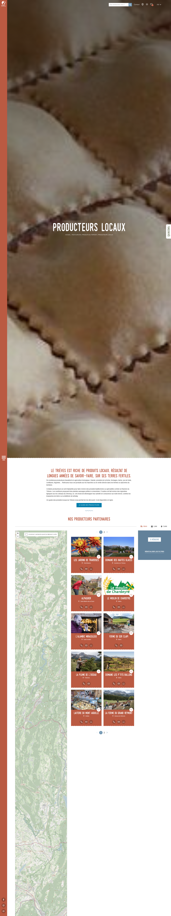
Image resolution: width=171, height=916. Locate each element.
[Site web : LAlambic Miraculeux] (91, 645)
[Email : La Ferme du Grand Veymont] (119, 722)
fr (158, 5)
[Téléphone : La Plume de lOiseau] (84, 683)
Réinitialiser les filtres (154, 551)
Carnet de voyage (151, 4)
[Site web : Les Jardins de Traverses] (91, 569)
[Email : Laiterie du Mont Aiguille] (86, 722)
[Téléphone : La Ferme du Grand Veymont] (114, 722)
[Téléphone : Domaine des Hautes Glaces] (114, 569)
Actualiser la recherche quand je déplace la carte (42, 534)
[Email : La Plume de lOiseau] (89, 683)
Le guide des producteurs (89, 505)
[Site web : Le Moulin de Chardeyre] (123, 607)
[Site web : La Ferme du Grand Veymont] (123, 722)
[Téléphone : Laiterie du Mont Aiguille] (81, 722)
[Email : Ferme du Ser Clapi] (121, 645)
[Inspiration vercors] (168, 231)
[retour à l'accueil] (3, 3)
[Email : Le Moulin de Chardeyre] (119, 607)
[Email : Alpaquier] (86, 607)
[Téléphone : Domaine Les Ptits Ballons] (114, 683)
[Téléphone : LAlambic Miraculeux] (81, 645)
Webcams (142, 4)
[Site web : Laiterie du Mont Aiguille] (91, 722)
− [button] (18, 536)
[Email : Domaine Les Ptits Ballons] (119, 683)
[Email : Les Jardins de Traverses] (86, 569)
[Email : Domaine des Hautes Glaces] (119, 569)
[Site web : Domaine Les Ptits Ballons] (123, 683)
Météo (147, 4)
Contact (136, 4)
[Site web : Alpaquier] (91, 607)
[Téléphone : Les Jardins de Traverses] (81, 569)
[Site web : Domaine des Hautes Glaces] (123, 569)
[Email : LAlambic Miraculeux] (86, 645)
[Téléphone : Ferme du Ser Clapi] (116, 645)
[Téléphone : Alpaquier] (81, 607)
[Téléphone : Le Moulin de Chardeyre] (114, 607)
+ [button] (18, 533)
